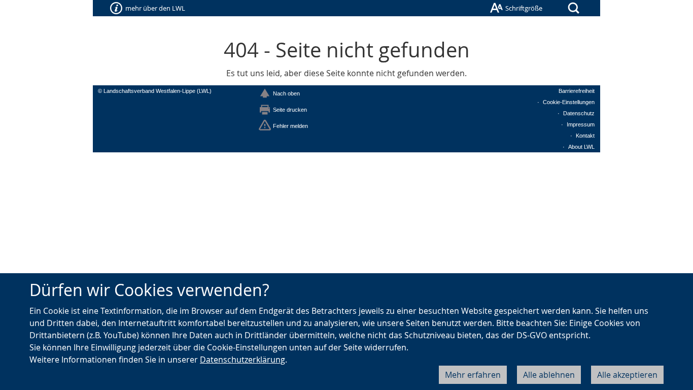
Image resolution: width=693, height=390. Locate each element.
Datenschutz (579, 113)
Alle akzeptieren (627, 374)
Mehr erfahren (473, 374)
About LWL (581, 147)
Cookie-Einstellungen (569, 102)
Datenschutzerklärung (242, 359)
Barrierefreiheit (577, 91)
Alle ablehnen (549, 374)
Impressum (581, 124)
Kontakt (585, 136)
